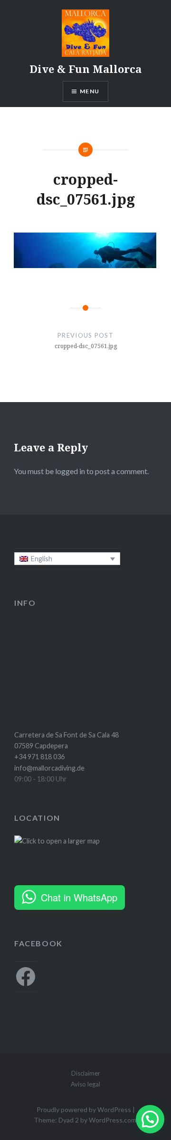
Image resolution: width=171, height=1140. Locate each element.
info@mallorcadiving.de (49, 768)
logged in (70, 471)
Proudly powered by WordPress (84, 1109)
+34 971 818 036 (39, 757)
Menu (89, 91)
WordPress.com (112, 1120)
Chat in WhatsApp (79, 897)
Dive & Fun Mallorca (85, 69)
